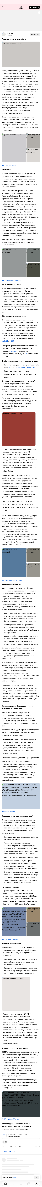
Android (5, 341)
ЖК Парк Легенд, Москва (12, 580)
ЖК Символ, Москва (10, 940)
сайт (8, 338)
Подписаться (35, 34)
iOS (12, 341)
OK (36, 1177)
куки (14, 1177)
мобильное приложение (25, 367)
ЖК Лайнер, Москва (9, 166)
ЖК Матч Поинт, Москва (11, 281)
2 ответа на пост (8, 1151)
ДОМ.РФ (10, 33)
